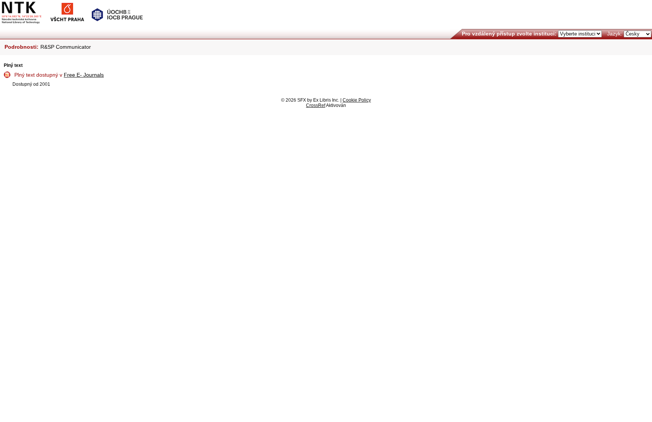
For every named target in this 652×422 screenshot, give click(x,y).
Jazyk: (614, 34)
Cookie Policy (357, 100)
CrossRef (315, 105)
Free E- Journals (84, 75)
